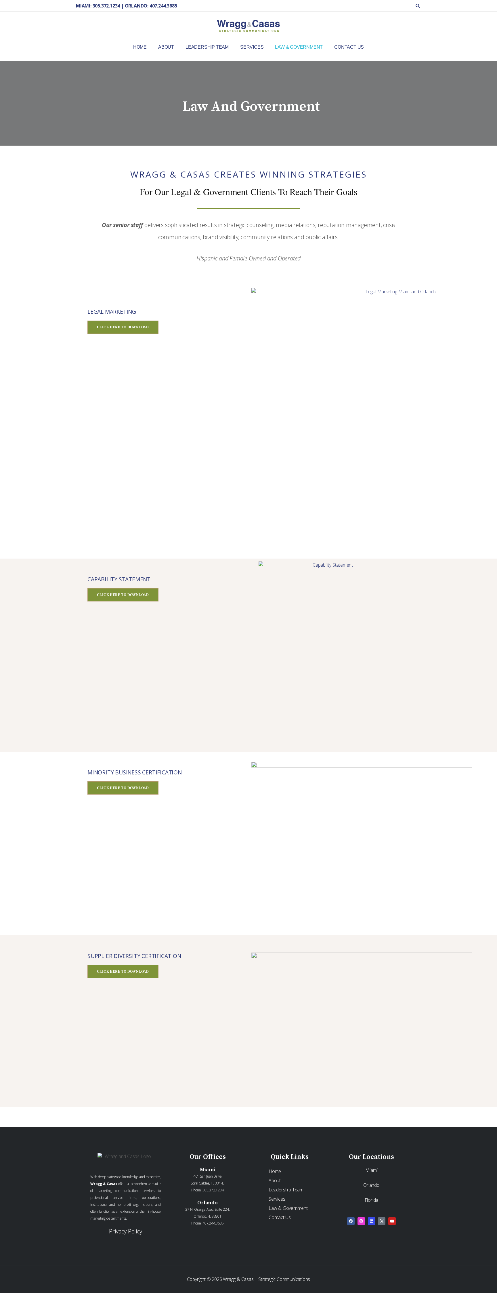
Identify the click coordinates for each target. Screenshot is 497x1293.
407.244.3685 (213, 1223)
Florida (372, 1200)
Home (275, 1171)
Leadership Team (286, 1190)
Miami (371, 1170)
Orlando (371, 1185)
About (275, 1180)
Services (277, 1199)
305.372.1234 (213, 1190)
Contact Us (280, 1217)
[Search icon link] (418, 6)
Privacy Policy (125, 1231)
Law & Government (288, 1208)
